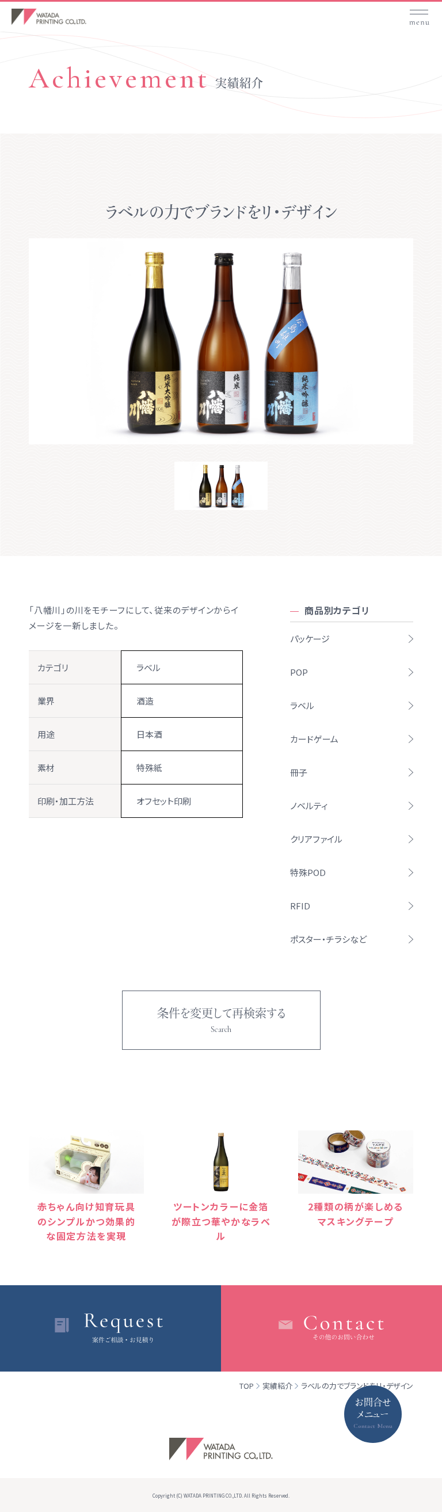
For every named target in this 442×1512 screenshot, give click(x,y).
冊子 (298, 772)
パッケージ (310, 639)
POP (299, 672)
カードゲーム (314, 739)
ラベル (302, 705)
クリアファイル (316, 839)
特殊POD (308, 872)
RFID (300, 906)
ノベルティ (309, 805)
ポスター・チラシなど (328, 939)
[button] (418, 13)
